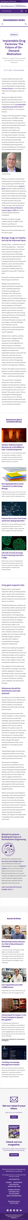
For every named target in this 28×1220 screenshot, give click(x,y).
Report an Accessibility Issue (14, 1195)
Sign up (14, 1117)
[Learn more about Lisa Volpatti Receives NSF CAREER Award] (14, 975)
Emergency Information (14, 1189)
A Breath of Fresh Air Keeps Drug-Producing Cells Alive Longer (12, 555)
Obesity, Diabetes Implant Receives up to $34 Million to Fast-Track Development (13, 447)
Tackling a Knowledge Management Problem (11, 1063)
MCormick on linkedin (14, 1210)
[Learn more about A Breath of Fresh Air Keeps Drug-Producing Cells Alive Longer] (14, 543)
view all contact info (14, 1179)
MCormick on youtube (21, 1210)
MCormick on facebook (10, 1210)
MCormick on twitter (7, 1210)
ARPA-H (15, 210)
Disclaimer (14, 1217)
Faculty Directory (17, 1182)
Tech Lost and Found (14, 1193)
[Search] (21, 11)
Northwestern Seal (14, 1202)
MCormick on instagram (17, 1210)
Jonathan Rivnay (7, 88)
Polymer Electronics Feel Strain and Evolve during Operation (14, 519)
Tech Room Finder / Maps (14, 1186)
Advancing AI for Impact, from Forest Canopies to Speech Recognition (14, 1017)
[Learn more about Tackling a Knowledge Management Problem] (14, 1053)
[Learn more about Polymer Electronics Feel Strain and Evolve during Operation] (14, 509)
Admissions (9, 1182)
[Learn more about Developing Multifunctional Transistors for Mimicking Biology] (14, 474)
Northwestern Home (14, 1191)
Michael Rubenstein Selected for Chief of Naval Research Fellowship (13, 944)
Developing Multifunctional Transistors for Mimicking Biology (12, 486)
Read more (14, 1154)
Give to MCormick (14, 1184)
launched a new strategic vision (12, 861)
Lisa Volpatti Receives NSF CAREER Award (12, 986)
